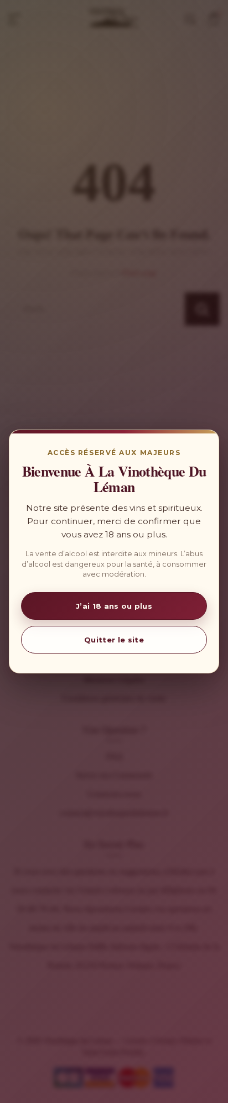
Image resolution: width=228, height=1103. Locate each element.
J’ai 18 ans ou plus (114, 606)
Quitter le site (114, 639)
